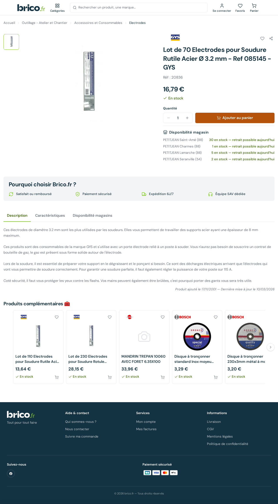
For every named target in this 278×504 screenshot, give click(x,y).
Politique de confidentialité (227, 444)
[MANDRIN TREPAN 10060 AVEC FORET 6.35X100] (144, 347)
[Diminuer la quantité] (168, 118)
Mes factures (146, 429)
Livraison (214, 422)
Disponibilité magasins (92, 215)
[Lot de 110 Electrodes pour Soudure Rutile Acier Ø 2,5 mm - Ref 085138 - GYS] (38, 347)
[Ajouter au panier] (56, 377)
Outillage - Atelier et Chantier (44, 23)
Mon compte (146, 422)
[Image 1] (11, 42)
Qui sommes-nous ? (80, 422)
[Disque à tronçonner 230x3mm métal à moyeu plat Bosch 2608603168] (250, 347)
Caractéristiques (50, 215)
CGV (210, 429)
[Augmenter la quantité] (187, 118)
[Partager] (271, 38)
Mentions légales (220, 436)
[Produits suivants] (271, 347)
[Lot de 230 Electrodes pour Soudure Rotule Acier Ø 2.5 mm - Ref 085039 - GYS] (91, 347)
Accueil (9, 23)
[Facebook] (11, 474)
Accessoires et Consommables (98, 23)
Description (17, 215)
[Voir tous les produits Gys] (175, 37)
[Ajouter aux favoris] (262, 38)
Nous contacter (77, 429)
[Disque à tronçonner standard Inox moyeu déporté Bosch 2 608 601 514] (197, 347)
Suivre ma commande (81, 436)
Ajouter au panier (237, 117)
